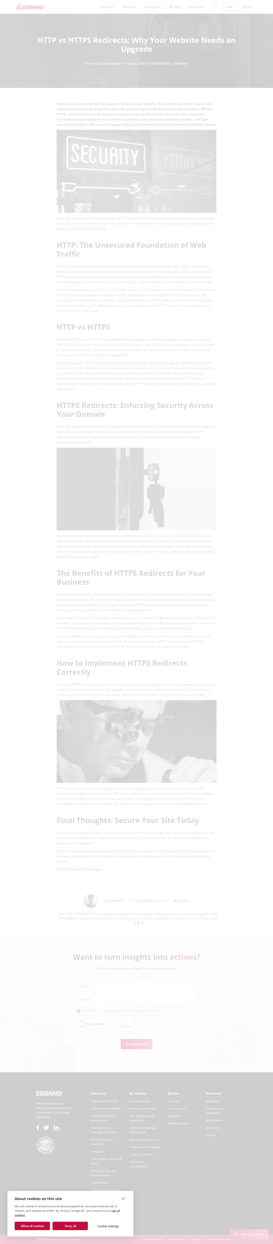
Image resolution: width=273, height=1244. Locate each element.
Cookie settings (108, 1226)
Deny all (70, 1226)
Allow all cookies (32, 1226)
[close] (123, 1198)
